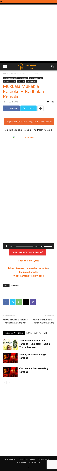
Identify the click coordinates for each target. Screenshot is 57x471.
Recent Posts (31, 81)
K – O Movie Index (36, 78)
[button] (5, 66)
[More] (40, 108)
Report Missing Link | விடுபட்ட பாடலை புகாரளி (29, 121)
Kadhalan (15, 285)
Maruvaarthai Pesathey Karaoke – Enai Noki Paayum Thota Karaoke (35, 344)
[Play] (6, 246)
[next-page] (9, 382)
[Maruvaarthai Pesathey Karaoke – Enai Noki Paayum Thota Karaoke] (10, 344)
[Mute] (42, 246)
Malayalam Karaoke (37, 268)
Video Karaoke (21, 275)
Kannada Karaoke (28, 272)
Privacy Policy (34, 462)
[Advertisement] (28, 33)
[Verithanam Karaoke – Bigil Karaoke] (10, 372)
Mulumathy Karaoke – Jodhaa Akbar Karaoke (43, 321)
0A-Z (19, 81)
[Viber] (33, 302)
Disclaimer (21, 462)
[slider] (48, 246)
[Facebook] (6, 302)
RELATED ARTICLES (14, 333)
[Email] (26, 302)
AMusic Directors (18, 73)
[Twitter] (12, 302)
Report (33, 459)
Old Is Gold (23, 459)
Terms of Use (43, 459)
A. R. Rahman (32, 73)
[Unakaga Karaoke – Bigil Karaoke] (10, 358)
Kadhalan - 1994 (9, 81)
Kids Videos (37, 275)
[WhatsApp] (19, 302)
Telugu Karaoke (16, 268)
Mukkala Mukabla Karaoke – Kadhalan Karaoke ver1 (15, 321)
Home (5, 73)
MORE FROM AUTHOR (36, 333)
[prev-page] (5, 382)
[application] (28, 246)
